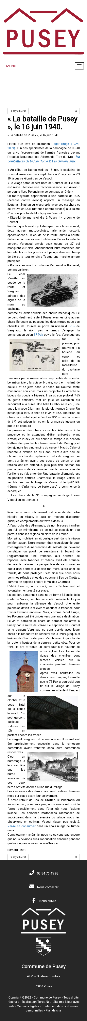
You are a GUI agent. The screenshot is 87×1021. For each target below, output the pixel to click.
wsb (11, 1006)
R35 (72, 326)
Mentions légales (28, 1006)
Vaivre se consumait (21, 826)
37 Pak (38, 334)
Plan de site (53, 1010)
